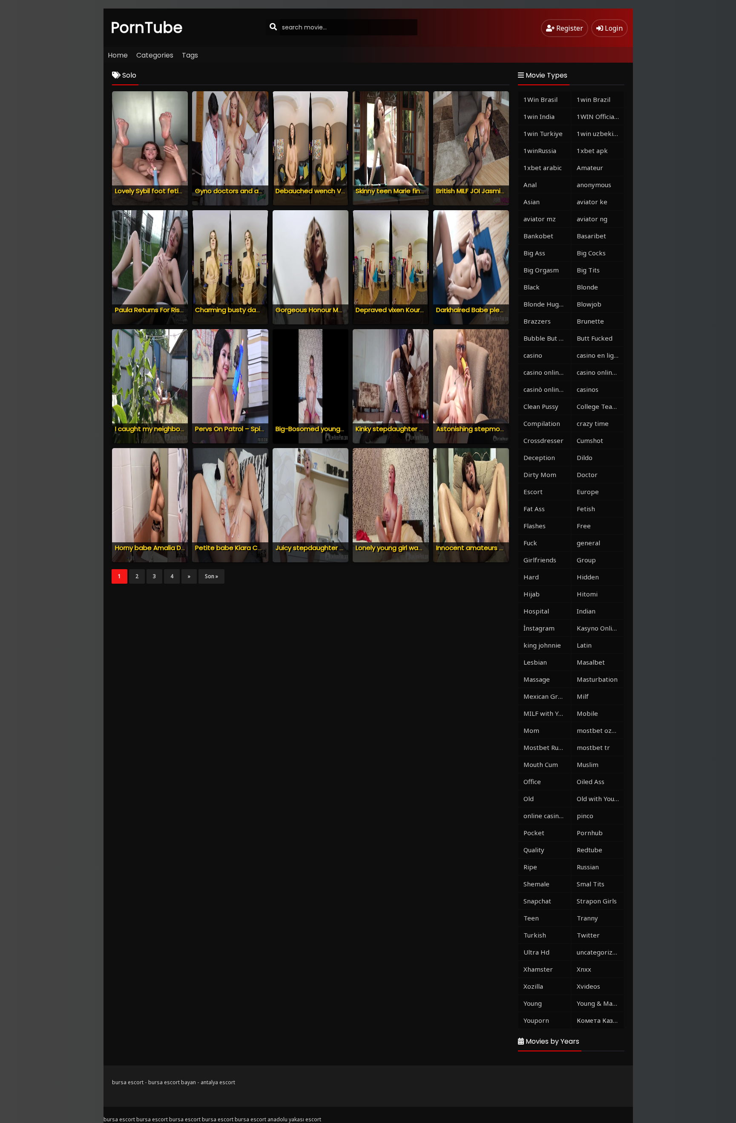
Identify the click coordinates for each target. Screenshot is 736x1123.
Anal (530, 184)
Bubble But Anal (547, 338)
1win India (539, 116)
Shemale (536, 884)
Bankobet (538, 236)
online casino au (547, 815)
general (588, 542)
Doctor (587, 474)
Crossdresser (543, 440)
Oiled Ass (590, 781)
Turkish (534, 935)
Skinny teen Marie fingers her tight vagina (421, 190)
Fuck (530, 542)
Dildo (584, 457)
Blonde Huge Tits (547, 304)
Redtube (589, 849)
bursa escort (128, 1082)
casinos (587, 389)
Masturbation (597, 679)
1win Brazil (593, 99)
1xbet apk (592, 150)
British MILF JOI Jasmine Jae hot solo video (502, 190)
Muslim (587, 764)
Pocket (533, 832)
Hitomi (587, 594)
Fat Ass (534, 508)
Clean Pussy (540, 406)
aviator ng (592, 218)
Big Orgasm (541, 270)
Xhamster (538, 969)
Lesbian (535, 662)
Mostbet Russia (546, 747)
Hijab (531, 594)
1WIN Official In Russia (600, 116)
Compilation (541, 423)
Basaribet (591, 236)
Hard (531, 577)
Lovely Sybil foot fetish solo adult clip (173, 190)
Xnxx (584, 969)
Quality (533, 849)
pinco (585, 815)
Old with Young (599, 798)
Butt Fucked (594, 338)
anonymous (594, 184)
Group (586, 560)
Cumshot (590, 440)
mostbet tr (593, 747)
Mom (531, 730)
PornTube (147, 27)
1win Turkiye (543, 133)
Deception (539, 457)
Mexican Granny (547, 696)
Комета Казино (600, 1020)
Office (532, 781)
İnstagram (539, 628)
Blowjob (589, 304)
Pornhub (590, 832)
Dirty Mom (539, 474)
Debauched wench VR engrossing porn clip (343, 190)
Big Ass (534, 253)
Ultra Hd (536, 952)
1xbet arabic (542, 167)
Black (531, 287)
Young (532, 1003)
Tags (190, 55)
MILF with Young (547, 713)
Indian (586, 611)
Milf (583, 696)
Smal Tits (590, 884)
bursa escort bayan (172, 1082)
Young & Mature (600, 1003)
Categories (154, 55)
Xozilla (533, 986)
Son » (211, 576)
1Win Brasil (540, 99)
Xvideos (588, 986)
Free (584, 525)
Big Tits (588, 270)
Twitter (588, 935)
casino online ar (600, 372)
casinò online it (546, 389)
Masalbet (591, 662)
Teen (531, 918)
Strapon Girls (597, 901)
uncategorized (598, 952)
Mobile (587, 713)
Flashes (534, 525)
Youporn (536, 1020)
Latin (584, 645)
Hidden (588, 577)
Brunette (590, 321)
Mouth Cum (540, 764)
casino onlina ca (546, 372)
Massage (536, 679)
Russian (588, 867)
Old (528, 798)
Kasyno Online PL (600, 628)
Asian (531, 201)
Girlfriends (539, 560)
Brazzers (537, 321)
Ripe (530, 867)
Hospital (536, 611)
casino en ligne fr (600, 355)
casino (532, 355)
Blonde (587, 287)
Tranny (587, 918)
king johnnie (542, 645)
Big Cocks (591, 253)
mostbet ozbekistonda (600, 730)
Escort (533, 491)
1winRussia (539, 150)
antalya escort (218, 1082)
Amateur (590, 167)
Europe (588, 491)
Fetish (586, 508)
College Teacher (600, 406)
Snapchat (537, 901)
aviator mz (539, 218)
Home (118, 55)
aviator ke (592, 201)
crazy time (593, 423)
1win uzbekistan (600, 133)
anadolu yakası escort (294, 1119)
